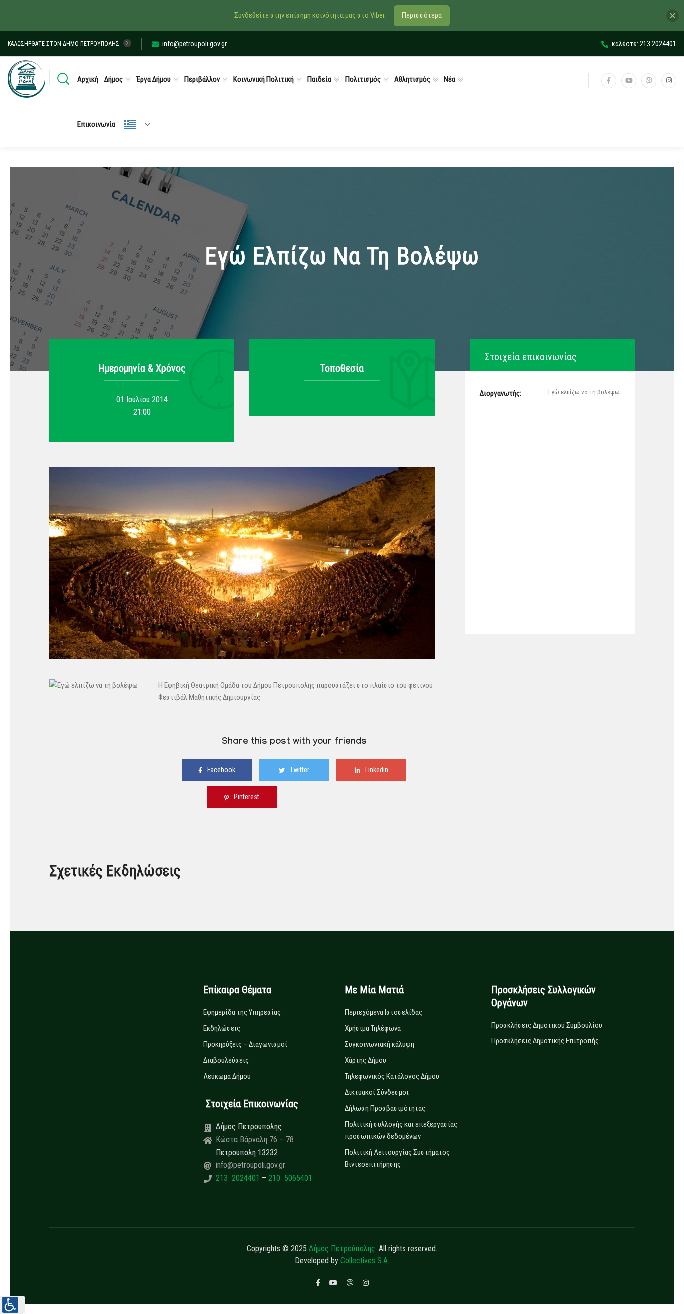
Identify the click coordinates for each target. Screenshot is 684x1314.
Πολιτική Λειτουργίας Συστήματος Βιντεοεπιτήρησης (397, 1158)
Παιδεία (319, 79)
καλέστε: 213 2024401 (644, 44)
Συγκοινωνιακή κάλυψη (379, 1044)
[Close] (672, 15)
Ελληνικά (141, 124)
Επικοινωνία (96, 124)
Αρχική (87, 79)
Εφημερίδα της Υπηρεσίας (242, 1012)
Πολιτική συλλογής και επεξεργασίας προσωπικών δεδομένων (401, 1130)
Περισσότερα (422, 15)
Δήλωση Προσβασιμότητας (385, 1108)
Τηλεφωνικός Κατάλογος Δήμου (392, 1076)
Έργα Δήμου (153, 79)
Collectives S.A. (364, 1260)
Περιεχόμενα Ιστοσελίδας (383, 1012)
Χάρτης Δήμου (365, 1060)
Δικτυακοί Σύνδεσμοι (377, 1092)
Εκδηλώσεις (221, 1028)
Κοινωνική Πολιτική (263, 79)
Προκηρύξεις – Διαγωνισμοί (245, 1044)
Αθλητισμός (412, 79)
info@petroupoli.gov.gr (194, 44)
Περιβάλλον (202, 79)
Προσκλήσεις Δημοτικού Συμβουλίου (546, 1025)
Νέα (449, 79)
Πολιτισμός (363, 79)
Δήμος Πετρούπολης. (343, 1248)
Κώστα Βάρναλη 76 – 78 (255, 1139)
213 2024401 (239, 1178)
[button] (12, 1305)
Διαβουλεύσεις (226, 1060)
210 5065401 (289, 1178)
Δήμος (113, 79)
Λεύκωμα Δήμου (227, 1076)
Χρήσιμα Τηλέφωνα (373, 1028)
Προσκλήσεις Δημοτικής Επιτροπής (545, 1040)
